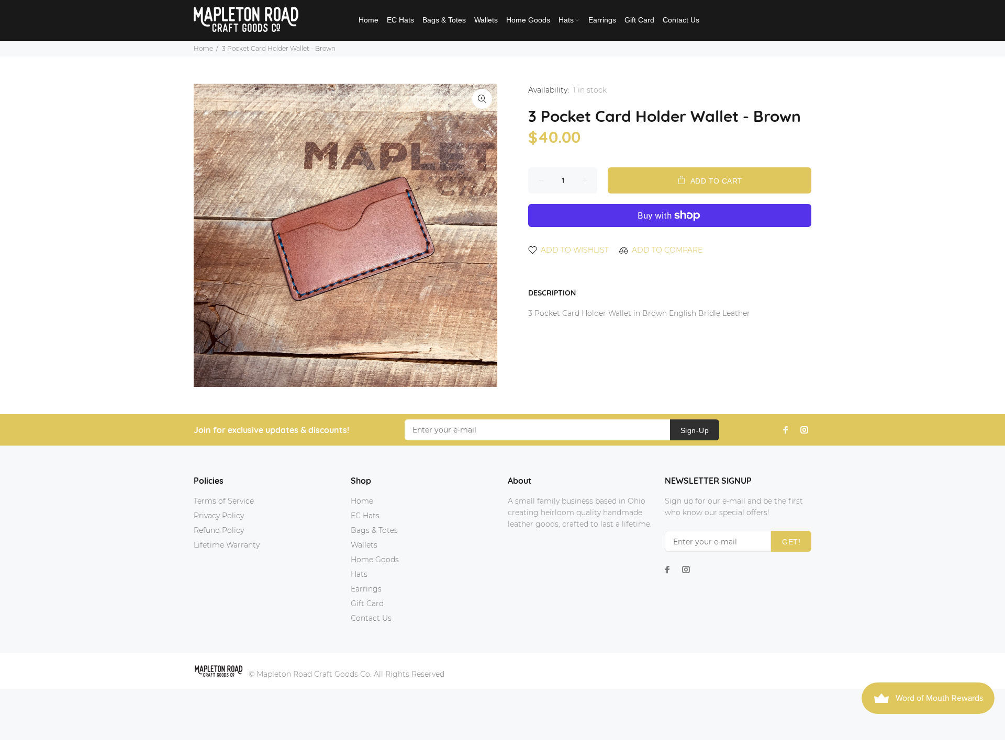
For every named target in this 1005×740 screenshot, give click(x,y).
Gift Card (367, 603)
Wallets (364, 545)
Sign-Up (694, 430)
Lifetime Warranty (227, 545)
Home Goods (375, 559)
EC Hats (365, 515)
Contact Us (371, 618)
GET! (791, 542)
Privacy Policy (219, 515)
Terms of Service (224, 501)
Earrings (366, 589)
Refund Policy (219, 530)
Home (203, 48)
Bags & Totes (374, 530)
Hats (359, 574)
